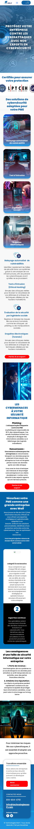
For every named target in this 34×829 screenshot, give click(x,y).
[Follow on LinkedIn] (11, 815)
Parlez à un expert (17, 357)
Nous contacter (14, 783)
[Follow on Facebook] (7, 815)
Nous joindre (27, 3)
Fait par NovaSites (21, 825)
